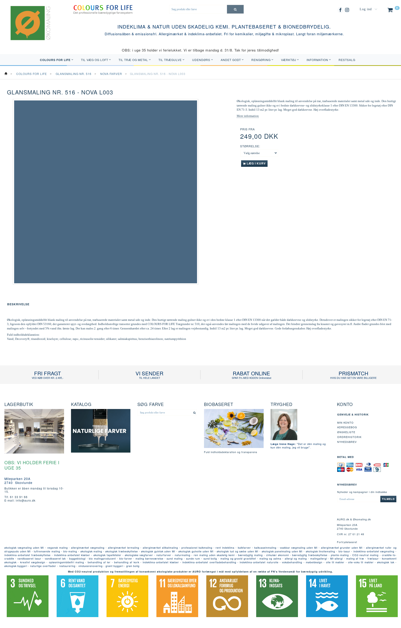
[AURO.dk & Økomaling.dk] (27, 29)
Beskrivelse (18, 304)
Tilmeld (388, 499)
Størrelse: (250, 146)
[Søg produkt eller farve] (235, 9)
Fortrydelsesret (347, 542)
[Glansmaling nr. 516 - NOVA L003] (105, 192)
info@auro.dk (26, 500)
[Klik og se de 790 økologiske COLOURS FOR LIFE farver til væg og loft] (103, 9)
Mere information (248, 116)
